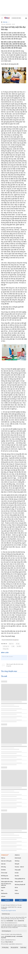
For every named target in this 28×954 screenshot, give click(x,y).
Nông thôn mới (19, 881)
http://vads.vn (9, 942)
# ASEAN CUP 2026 (16, 18)
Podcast (17, 893)
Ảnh (2, 890)
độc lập (17, 643)
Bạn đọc (17, 875)
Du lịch (16, 872)
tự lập (13, 646)
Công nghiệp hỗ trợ (20, 878)
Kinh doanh (18, 858)
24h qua (3, 896)
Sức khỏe (3, 869)
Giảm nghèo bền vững (7, 881)
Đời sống (3, 866)
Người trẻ (11, 643)
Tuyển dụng (23, 947)
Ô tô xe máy (4, 872)
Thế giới (17, 864)
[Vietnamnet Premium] (5, 855)
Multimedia (4, 893)
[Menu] (2, 18)
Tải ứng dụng (5, 947)
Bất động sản (4, 875)
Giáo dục (5, 22)
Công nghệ (17, 869)
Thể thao (17, 861)
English (3, 887)
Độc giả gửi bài (14, 947)
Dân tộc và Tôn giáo (6, 861)
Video (16, 890)
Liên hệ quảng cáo (6, 931)
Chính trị (17, 855)
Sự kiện (21, 900)
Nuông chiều (5, 648)
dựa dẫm (19, 646)
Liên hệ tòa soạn (6, 914)
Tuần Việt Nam (5, 878)
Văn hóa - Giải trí (19, 866)
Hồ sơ (16, 887)
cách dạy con (6, 646)
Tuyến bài (7, 900)
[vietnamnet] (7, 19)
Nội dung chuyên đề (20, 884)
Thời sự (3, 858)
